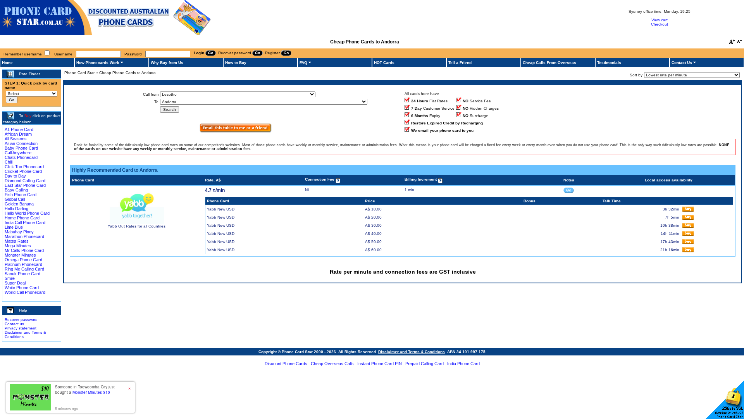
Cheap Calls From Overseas (549, 62)
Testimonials (609, 62)
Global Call (15, 199)
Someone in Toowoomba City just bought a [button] (85, 389)
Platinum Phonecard (23, 264)
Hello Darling (16, 208)
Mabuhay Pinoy (19, 231)
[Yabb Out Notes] (568, 190)
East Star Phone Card (25, 185)
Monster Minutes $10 (91, 392)
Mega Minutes (18, 245)
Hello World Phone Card (27, 213)
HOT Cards (384, 62)
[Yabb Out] (137, 223)
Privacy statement (20, 328)
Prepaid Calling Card (424, 363)
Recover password (21, 319)
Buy (27, 116)
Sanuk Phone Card (22, 273)
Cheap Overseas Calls (332, 363)
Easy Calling (16, 190)
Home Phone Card (22, 218)
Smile (10, 278)
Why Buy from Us (167, 62)
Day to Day (15, 176)
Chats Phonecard (21, 157)
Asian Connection (21, 143)
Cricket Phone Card (23, 171)
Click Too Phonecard (24, 166)
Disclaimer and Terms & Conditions (411, 352)
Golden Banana (19, 204)
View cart (659, 20)
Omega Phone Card (23, 259)
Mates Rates (17, 241)
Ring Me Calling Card (24, 269)
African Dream (18, 134)
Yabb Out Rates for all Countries (136, 226)
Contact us (14, 324)
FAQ (303, 62)
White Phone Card (22, 287)
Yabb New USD (220, 209)
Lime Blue (14, 227)
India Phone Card (463, 363)
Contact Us (682, 62)
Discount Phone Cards (286, 363)
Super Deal (15, 283)
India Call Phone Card (25, 222)
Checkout (659, 24)
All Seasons (16, 138)
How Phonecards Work (97, 62)
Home (7, 62)
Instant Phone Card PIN (379, 363)
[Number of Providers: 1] (236, 131)
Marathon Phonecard (24, 236)
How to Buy (235, 62)
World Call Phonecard (25, 292)
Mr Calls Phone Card (24, 250)
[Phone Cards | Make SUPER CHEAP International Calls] (105, 34)
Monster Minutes (20, 255)
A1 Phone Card (19, 129)
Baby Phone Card (21, 148)
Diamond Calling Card (25, 180)
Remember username (22, 54)
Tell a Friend (460, 62)
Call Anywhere (18, 152)
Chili (8, 162)
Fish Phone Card (20, 194)
